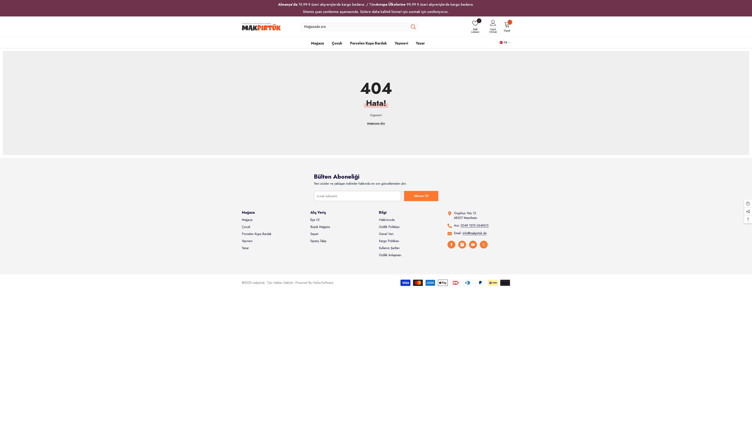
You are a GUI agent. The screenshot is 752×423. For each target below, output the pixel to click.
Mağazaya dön (376, 123)
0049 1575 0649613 (475, 225)
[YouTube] (473, 245)
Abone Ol (421, 196)
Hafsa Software (323, 282)
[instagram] (462, 245)
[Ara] (359, 26)
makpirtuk (259, 282)
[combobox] (354, 26)
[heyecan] (484, 245)
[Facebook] (451, 245)
